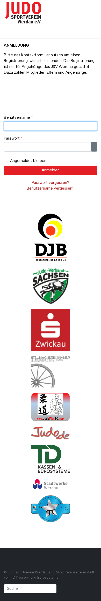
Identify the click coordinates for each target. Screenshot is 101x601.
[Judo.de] (50, 432)
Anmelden (51, 170)
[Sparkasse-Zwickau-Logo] (50, 329)
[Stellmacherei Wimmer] (50, 371)
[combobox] (30, 588)
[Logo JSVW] (23, 12)
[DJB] (50, 236)
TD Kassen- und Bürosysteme (35, 577)
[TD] (50, 458)
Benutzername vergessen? (50, 188)
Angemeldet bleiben (28, 160)
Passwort (13, 138)
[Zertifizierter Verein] (50, 508)
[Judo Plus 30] (50, 406)
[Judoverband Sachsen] (50, 286)
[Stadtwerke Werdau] (50, 483)
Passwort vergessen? (50, 182)
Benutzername (18, 117)
